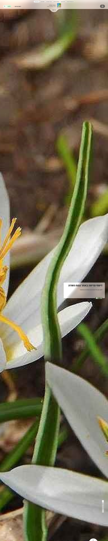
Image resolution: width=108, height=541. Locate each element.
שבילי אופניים (49, 1)
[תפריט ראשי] (102, 6)
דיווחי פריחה (18, 6)
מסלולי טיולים (56, 1)
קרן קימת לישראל (70, 1)
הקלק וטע (42, 1)
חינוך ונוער (63, 1)
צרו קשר (54, 10)
